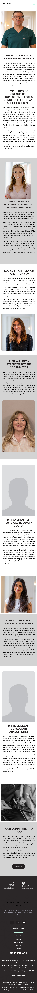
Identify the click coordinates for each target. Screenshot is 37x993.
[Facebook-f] (12, 922)
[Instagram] (18, 922)
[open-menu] (33, 4)
